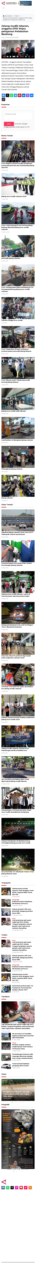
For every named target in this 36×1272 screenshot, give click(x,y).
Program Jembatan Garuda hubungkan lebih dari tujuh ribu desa (16, 1094)
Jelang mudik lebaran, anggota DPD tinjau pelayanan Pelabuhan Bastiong (17, 19)
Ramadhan (8, 16)
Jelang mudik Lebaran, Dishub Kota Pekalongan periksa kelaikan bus (15, 749)
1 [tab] (12, 1102)
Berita (21, 1194)
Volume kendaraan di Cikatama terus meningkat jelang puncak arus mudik (15, 842)
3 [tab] (18, 1102)
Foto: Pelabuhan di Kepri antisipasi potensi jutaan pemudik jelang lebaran (16, 350)
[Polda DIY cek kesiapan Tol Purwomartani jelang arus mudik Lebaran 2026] (18, 184)
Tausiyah (22, 1210)
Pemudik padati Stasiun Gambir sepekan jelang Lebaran (17, 497)
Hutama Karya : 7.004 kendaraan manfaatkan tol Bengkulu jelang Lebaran (17, 439)
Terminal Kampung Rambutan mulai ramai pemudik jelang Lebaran (17, 257)
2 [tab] (15, 1102)
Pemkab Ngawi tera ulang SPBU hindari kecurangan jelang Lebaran (16, 564)
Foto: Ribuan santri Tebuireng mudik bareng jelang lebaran (15, 381)
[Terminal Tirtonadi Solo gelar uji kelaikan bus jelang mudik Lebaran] (18, 674)
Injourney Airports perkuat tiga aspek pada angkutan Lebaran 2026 (16, 657)
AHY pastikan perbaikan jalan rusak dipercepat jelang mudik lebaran (15, 780)
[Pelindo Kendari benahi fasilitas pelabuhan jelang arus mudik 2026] (18, 705)
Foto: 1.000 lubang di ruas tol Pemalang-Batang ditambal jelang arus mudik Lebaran (17, 227)
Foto (14, 918)
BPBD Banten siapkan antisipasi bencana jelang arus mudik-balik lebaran (17, 410)
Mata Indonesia (7, 1232)
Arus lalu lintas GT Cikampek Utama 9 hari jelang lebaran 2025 (17, 873)
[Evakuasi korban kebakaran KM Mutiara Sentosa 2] (6, 903)
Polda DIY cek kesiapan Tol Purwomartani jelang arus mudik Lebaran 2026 (17, 195)
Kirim (9, 124)
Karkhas (4, 1222)
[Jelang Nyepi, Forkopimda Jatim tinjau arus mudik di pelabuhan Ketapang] (18, 798)
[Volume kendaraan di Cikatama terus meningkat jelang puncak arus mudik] (18, 829)
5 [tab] (24, 1102)
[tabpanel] (18, 1090)
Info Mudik (23, 1204)
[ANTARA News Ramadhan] (12, 1182)
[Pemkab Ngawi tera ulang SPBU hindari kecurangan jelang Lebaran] (18, 551)
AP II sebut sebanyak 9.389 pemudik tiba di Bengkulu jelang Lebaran (17, 468)
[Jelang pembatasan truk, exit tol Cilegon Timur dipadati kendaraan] (18, 613)
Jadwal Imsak (24, 1217)
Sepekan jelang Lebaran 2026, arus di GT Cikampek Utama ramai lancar (17, 533)
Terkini (4, 935)
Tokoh (21, 1207)
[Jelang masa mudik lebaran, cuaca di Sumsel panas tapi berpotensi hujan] (18, 582)
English (22, 1214)
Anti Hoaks (5, 1225)
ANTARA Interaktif (8, 1229)
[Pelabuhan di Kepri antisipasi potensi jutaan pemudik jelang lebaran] (18, 337)
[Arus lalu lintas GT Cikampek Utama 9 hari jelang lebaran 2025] (18, 860)
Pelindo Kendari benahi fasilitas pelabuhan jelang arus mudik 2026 (18, 718)
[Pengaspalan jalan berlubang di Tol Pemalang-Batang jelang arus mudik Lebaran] (18, 275)
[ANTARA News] (9, 3)
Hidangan (22, 1200)
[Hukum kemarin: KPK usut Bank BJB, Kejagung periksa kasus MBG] (6, 912)
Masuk (21, 1229)
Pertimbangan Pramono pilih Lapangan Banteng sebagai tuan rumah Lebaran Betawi (22, 1056)
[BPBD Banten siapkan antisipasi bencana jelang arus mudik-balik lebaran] (18, 399)
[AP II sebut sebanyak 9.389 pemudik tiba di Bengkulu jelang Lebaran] (18, 457)
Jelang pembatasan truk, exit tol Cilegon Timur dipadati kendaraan (17, 626)
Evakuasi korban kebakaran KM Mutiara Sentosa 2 (16, 1164)
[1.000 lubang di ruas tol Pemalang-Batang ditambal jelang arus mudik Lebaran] (18, 213)
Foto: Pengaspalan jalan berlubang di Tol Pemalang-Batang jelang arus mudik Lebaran (17, 289)
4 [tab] (21, 1102)
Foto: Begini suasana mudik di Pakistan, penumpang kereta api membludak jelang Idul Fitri (17, 165)
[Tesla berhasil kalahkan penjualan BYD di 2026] (6, 1066)
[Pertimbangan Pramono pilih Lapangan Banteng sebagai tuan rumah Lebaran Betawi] (6, 1057)
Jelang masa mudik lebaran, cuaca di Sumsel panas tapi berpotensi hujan (15, 595)
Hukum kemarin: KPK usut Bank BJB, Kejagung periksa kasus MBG (22, 911)
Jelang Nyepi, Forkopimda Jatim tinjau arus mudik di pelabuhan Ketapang (16, 811)
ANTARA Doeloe (7, 1235)
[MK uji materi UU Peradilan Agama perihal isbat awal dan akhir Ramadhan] (6, 1036)
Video (17, 16)
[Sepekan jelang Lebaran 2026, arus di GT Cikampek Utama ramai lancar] (18, 520)
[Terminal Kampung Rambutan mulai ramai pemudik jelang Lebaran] (18, 246)
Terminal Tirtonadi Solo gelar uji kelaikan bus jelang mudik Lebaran (17, 688)
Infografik (15, 899)
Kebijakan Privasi (25, 1239)
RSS (20, 1255)
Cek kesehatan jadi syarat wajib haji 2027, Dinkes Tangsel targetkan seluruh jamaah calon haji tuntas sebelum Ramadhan (22, 924)
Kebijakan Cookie (25, 1242)
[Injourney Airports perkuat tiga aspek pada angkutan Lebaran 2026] (18, 644)
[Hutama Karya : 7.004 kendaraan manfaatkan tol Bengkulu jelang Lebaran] (18, 428)
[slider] (5, 56)
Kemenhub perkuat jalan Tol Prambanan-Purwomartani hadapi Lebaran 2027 (22, 988)
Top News (5, 997)
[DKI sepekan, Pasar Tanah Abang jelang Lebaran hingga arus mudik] (18, 308)
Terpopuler (6, 883)
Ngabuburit (23, 1197)
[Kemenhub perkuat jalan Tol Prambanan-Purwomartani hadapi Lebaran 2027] (6, 988)
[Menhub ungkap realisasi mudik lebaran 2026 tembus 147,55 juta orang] (6, 1046)
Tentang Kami (24, 1245)
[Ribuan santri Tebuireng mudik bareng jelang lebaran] (18, 368)
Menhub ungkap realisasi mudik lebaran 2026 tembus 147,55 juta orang (22, 1047)
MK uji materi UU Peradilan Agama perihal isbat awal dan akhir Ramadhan (23, 1036)
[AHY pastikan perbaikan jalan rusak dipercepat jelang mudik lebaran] (18, 767)
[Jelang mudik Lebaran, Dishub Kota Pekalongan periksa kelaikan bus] (18, 736)
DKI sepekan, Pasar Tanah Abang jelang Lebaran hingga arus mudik (16, 319)
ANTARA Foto (24, 1259)
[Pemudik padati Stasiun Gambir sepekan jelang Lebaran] (18, 486)
